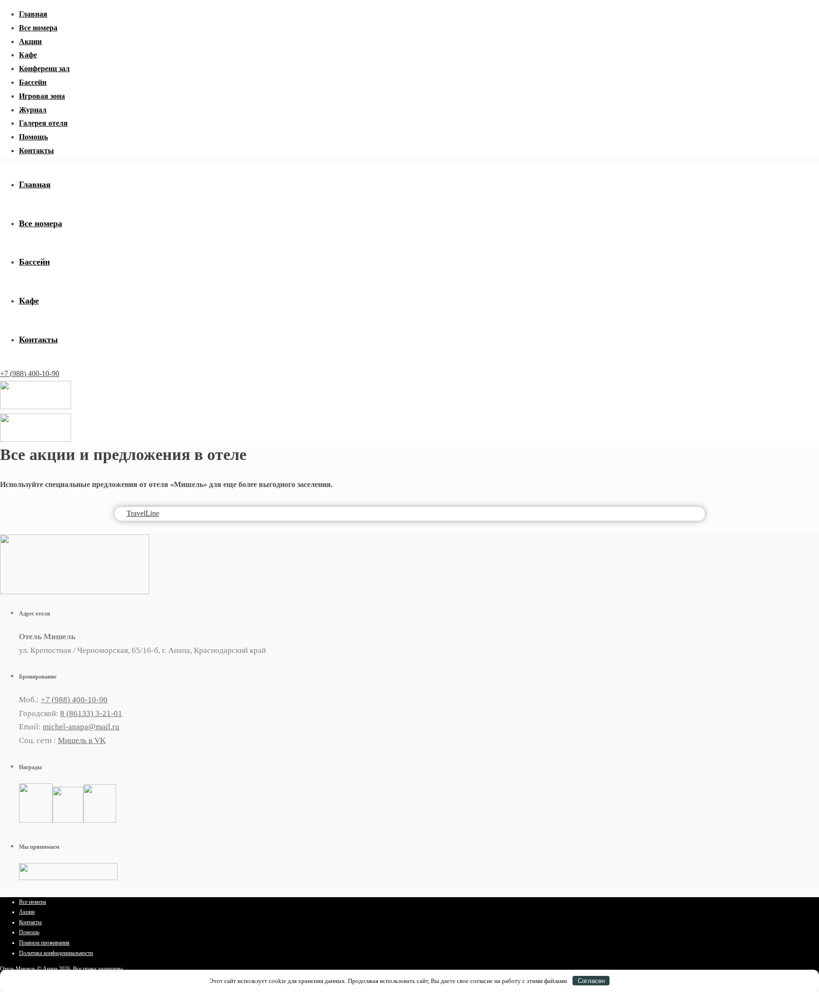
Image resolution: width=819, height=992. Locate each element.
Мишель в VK (82, 740)
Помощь (33, 137)
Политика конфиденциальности (56, 953)
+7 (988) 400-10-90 (29, 373)
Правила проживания (44, 942)
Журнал (32, 110)
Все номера (38, 28)
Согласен (591, 980)
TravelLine (143, 513)
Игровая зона (42, 96)
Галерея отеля (43, 123)
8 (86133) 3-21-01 (91, 713)
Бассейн (32, 82)
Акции (30, 41)
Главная (33, 14)
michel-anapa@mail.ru (81, 726)
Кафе (28, 55)
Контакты (36, 151)
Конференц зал (44, 68)
